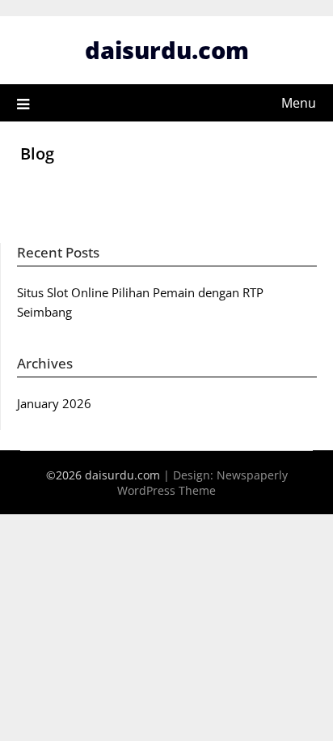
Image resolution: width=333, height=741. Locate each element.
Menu (298, 103)
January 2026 (54, 403)
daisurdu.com (167, 50)
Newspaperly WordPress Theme (202, 482)
